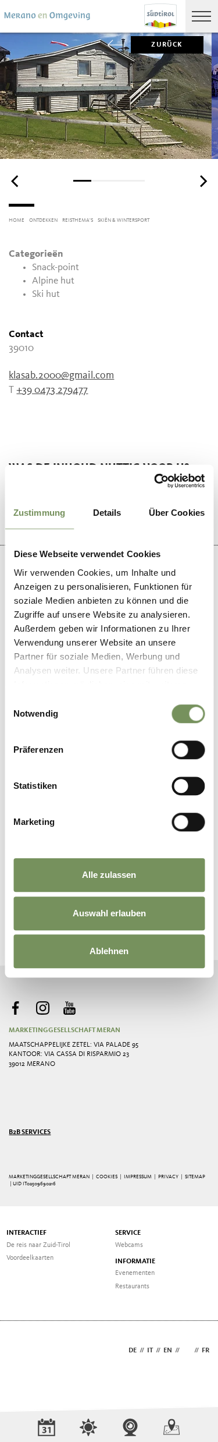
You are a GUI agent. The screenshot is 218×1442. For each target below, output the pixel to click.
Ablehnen (109, 951)
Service (128, 1233)
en (167, 1350)
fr (205, 1350)
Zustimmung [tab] (39, 513)
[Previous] (16, 182)
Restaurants (132, 1286)
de (132, 1350)
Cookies (106, 1176)
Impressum (138, 1176)
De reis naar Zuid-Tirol (38, 1245)
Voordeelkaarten (29, 1258)
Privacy (168, 1176)
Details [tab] (107, 513)
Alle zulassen (109, 875)
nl (187, 1350)
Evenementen (135, 1273)
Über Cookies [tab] (177, 513)
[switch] (188, 750)
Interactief (26, 1233)
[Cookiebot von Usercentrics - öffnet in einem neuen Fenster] (155, 480)
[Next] (202, 182)
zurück (167, 44)
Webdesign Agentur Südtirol (23, 1351)
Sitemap (195, 1176)
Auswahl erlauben (109, 913)
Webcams (129, 1245)
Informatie (135, 1261)
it (150, 1350)
